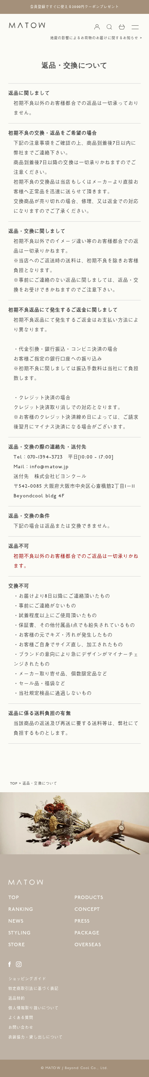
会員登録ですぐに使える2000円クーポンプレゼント (74, 7)
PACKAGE (86, 933)
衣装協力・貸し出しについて (35, 1037)
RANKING (20, 909)
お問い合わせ (21, 1027)
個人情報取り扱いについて (33, 1008)
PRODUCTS (88, 897)
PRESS (82, 921)
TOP (14, 783)
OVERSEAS (87, 945)
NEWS (16, 921)
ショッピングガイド (27, 979)
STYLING (19, 933)
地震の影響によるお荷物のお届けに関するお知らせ (94, 38)
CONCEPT (87, 909)
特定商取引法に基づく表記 (33, 988)
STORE (16, 945)
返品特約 (16, 998)
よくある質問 (21, 1018)
